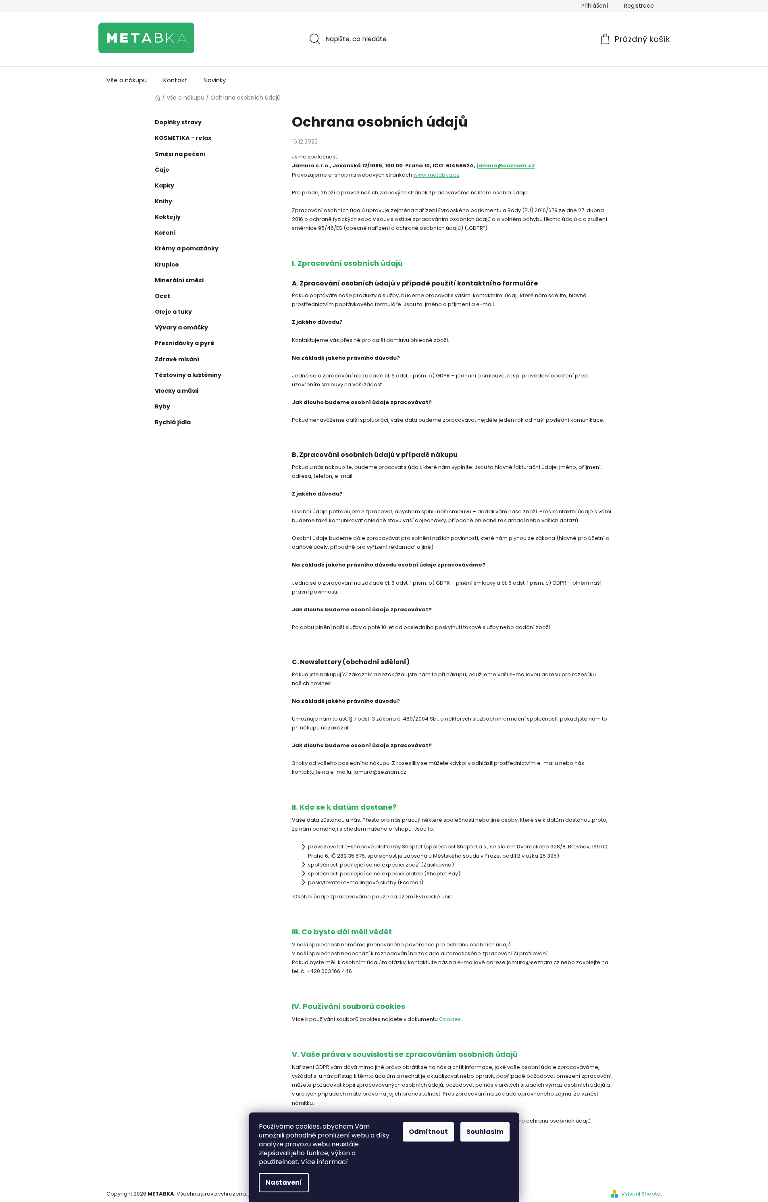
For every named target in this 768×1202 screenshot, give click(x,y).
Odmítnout (428, 1131)
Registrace (639, 6)
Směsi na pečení (180, 154)
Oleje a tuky (173, 312)
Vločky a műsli (176, 391)
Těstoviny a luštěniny (188, 375)
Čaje (162, 170)
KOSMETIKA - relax (183, 138)
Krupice (167, 264)
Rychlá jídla (173, 422)
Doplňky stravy (178, 122)
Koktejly (168, 217)
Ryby (162, 406)
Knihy (163, 201)
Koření (165, 233)
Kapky (164, 185)
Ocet (162, 296)
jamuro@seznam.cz (506, 165)
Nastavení (284, 1182)
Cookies (450, 1019)
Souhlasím (485, 1131)
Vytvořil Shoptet (641, 1194)
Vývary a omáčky (181, 327)
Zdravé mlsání (177, 359)
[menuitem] (126, 80)
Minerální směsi (179, 280)
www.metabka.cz (436, 175)
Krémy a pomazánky (187, 248)
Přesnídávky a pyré (184, 343)
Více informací (324, 1162)
